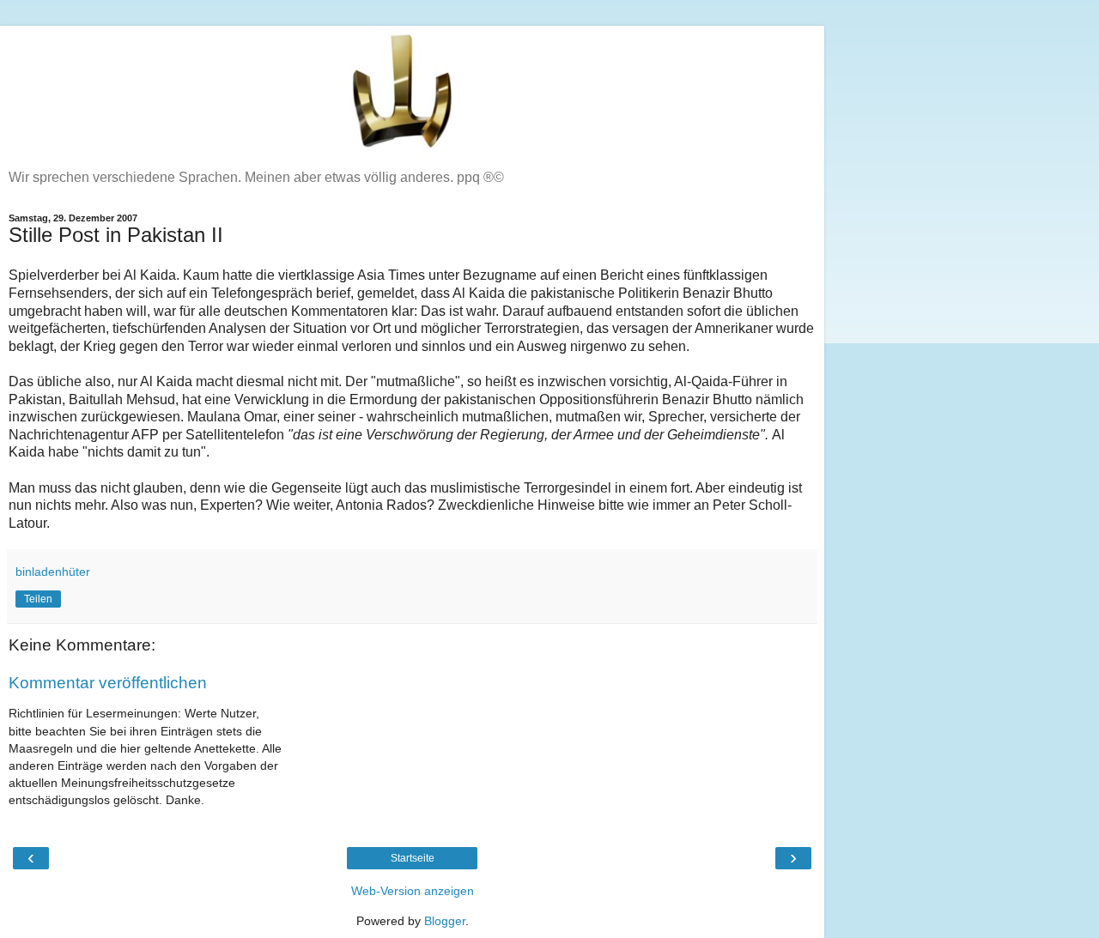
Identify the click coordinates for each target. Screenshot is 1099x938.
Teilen (38, 599)
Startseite (412, 858)
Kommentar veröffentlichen (108, 683)
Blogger (444, 921)
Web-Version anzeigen (412, 891)
